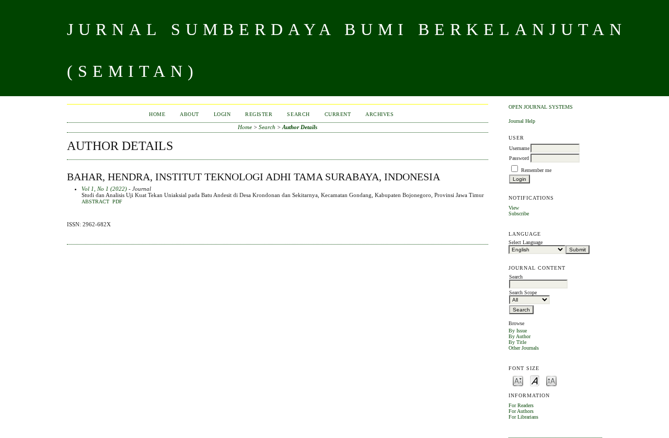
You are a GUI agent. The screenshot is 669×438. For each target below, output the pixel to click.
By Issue (518, 330)
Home (157, 114)
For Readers (521, 405)
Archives (379, 114)
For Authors (521, 411)
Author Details (299, 127)
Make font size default (534, 380)
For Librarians (523, 417)
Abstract (95, 201)
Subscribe (519, 213)
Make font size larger (551, 380)
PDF (117, 201)
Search (298, 114)
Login (222, 114)
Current (338, 114)
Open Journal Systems (541, 107)
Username (519, 148)
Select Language (526, 242)
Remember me (536, 170)
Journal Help (522, 121)
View (514, 208)
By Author (519, 336)
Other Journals (524, 348)
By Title (517, 342)
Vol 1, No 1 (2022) (104, 189)
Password (519, 158)
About (189, 114)
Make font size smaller (518, 380)
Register (258, 114)
